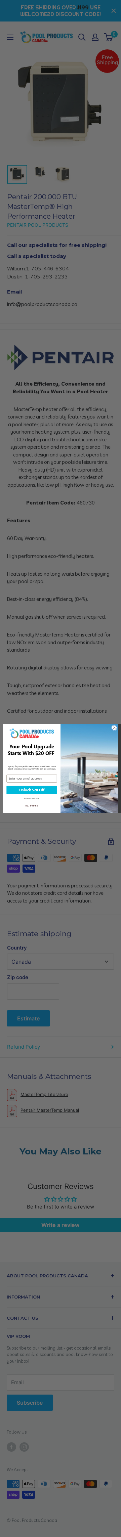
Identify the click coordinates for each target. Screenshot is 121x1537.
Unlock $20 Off (31, 790)
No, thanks (32, 805)
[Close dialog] (114, 727)
